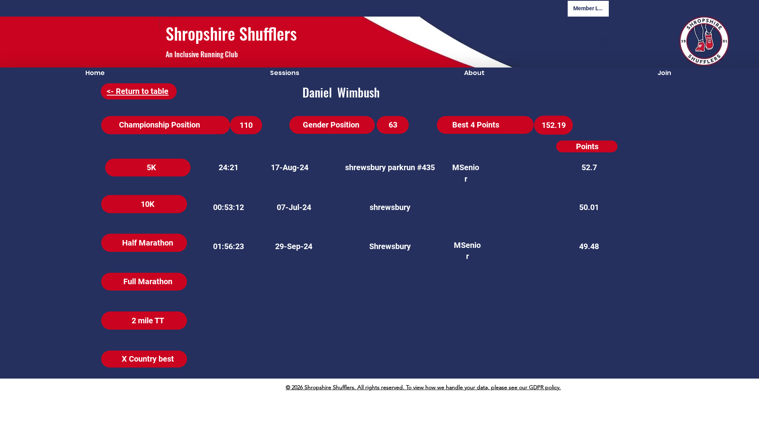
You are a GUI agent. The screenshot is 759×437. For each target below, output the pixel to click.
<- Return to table (137, 91)
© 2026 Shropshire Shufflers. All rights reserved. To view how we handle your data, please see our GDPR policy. (423, 387)
